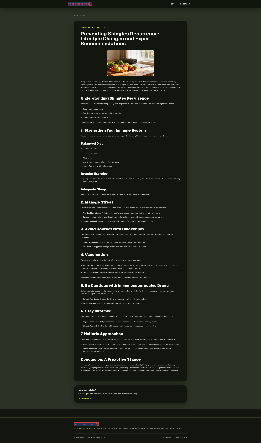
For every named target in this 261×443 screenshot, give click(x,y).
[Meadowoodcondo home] (87, 4)
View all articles (84, 398)
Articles (82, 15)
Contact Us (186, 4)
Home (173, 4)
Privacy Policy (166, 437)
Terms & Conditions (180, 437)
